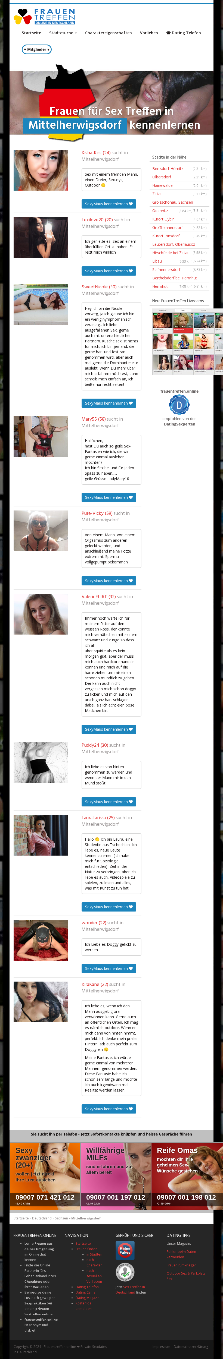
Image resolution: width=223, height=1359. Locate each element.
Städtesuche (61, 32)
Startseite (31, 32)
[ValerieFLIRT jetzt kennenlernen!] (41, 614)
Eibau (172, 261)
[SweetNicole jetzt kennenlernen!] (41, 304)
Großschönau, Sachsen (179, 203)
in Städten (94, 1254)
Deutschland (42, 1218)
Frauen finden (86, 1249)
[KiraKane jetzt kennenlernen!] (41, 1002)
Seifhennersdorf (179, 269)
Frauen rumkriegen (182, 1265)
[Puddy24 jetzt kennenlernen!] (41, 762)
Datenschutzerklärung (191, 1346)
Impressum (161, 1346)
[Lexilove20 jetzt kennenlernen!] (41, 237)
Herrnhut (172, 286)
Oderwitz (172, 210)
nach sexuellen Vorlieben (94, 1276)
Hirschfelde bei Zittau (179, 253)
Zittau (179, 193)
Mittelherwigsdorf (100, 159)
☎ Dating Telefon (183, 32)
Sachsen (61, 1218)
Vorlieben (149, 32)
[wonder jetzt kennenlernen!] (41, 940)
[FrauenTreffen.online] (45, 16)
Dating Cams (85, 1292)
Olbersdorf (179, 176)
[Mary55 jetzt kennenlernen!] (41, 436)
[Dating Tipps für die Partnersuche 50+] (179, 404)
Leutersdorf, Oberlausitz (179, 245)
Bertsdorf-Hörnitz (179, 168)
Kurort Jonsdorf (179, 235)
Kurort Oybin (179, 219)
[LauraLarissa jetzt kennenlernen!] (41, 835)
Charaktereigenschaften (108, 32)
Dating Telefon (87, 1287)
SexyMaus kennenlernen (107, 203)
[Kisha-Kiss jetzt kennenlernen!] (41, 170)
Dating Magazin (88, 1297)
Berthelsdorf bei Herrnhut (179, 278)
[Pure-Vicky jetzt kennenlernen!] (41, 530)
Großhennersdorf (179, 227)
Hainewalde (179, 185)
